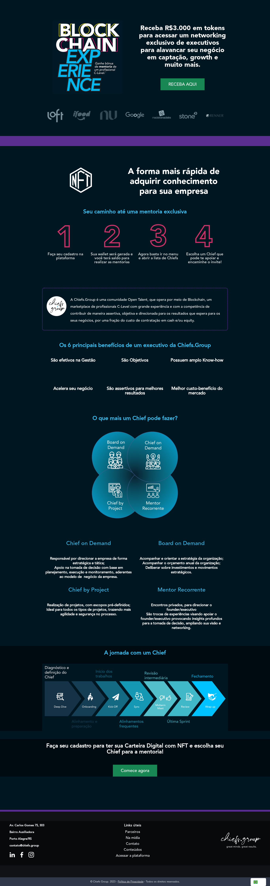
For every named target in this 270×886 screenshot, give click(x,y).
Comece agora (135, 770)
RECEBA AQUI (182, 84)
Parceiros (132, 832)
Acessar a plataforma (133, 856)
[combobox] (258, 882)
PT (261, 882)
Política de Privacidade (130, 882)
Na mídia (133, 838)
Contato (132, 844)
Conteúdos (133, 850)
